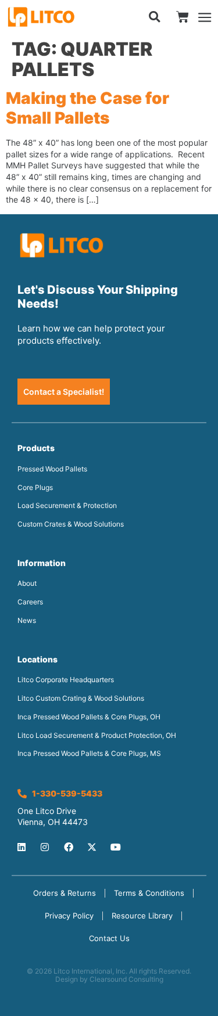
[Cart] (182, 17)
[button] (154, 17)
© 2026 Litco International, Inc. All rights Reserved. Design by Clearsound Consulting (109, 975)
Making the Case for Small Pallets (87, 108)
